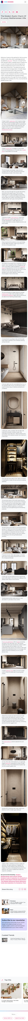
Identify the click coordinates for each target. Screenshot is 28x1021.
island (18, 642)
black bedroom (7, 741)
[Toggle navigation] (25, 2)
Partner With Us (8, 1018)
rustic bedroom (14, 217)
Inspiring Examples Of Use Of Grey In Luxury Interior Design (17, 939)
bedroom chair (9, 670)
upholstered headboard (7, 295)
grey (4, 642)
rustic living (12, 121)
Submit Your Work (19, 1018)
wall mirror (8, 763)
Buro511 (10, 60)
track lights (7, 219)
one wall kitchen (9, 642)
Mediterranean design (7, 129)
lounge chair (8, 148)
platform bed (5, 294)
